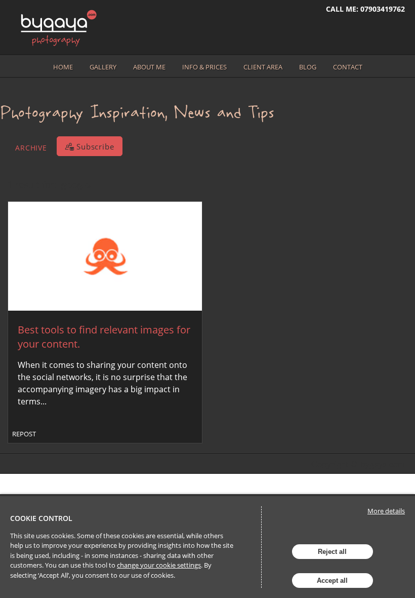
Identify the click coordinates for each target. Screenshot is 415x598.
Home (63, 66)
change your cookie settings (159, 565)
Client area (262, 66)
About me (149, 66)
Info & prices (204, 66)
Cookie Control (41, 518)
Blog (307, 66)
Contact (347, 66)
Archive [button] (31, 148)
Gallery (103, 66)
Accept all (332, 580)
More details (386, 510)
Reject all (332, 551)
